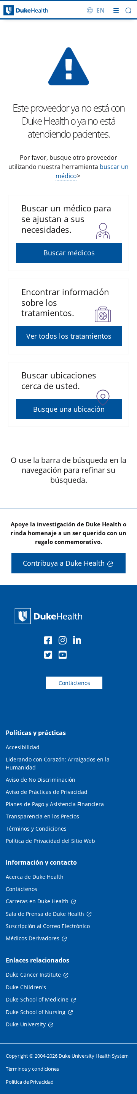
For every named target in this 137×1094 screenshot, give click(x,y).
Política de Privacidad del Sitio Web (50, 840)
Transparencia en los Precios (42, 816)
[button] (128, 10)
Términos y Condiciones (36, 828)
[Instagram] (64, 641)
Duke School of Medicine (37, 999)
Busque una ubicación (69, 409)
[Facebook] (50, 641)
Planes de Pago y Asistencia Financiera (55, 804)
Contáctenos (74, 683)
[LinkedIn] (78, 641)
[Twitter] (50, 656)
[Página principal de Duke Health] (17, 10)
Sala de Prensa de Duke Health (45, 913)
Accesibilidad (23, 747)
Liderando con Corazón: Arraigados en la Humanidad (58, 763)
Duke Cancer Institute (33, 974)
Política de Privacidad (30, 1081)
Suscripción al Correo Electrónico (48, 926)
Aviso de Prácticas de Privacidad (47, 791)
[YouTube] (64, 656)
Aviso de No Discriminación (40, 779)
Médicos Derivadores (32, 938)
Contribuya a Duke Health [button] (64, 563)
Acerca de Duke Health (35, 876)
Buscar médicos (69, 252)
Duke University (26, 1024)
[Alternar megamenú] (116, 10)
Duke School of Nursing (35, 1012)
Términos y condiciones (32, 1068)
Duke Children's (26, 987)
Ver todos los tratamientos (69, 336)
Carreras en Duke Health (37, 901)
